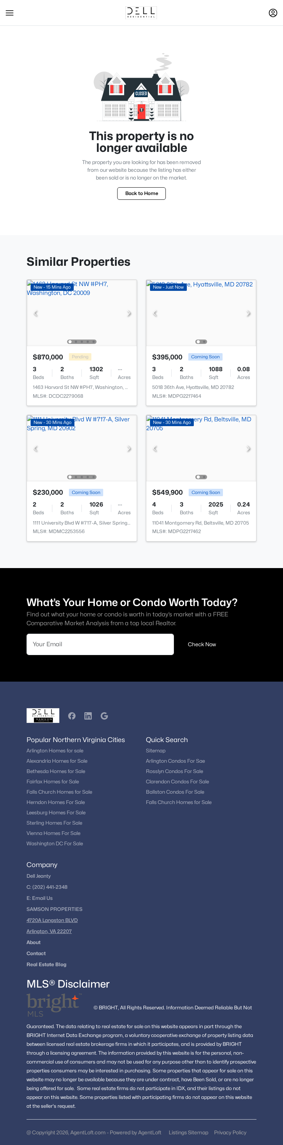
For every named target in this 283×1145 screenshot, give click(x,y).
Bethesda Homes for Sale (56, 771)
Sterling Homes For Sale (54, 823)
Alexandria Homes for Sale (57, 761)
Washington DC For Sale (55, 843)
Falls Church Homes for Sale (59, 792)
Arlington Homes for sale (55, 751)
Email (39, 898)
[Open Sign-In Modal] (273, 13)
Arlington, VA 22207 (49, 931)
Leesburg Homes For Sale (56, 812)
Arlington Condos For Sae (175, 761)
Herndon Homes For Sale (56, 802)
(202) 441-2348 (49, 887)
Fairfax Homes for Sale (53, 781)
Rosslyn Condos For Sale (174, 771)
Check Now (202, 644)
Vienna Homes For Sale (53, 833)
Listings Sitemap (188, 1132)
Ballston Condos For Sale (175, 792)
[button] (9, 13)
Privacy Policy (230, 1132)
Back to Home (141, 193)
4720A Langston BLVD (52, 920)
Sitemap (155, 751)
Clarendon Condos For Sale (177, 781)
